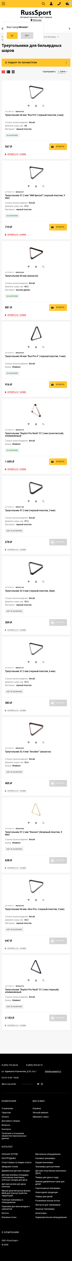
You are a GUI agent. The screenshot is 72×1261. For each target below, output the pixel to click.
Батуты (5, 1213)
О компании (7, 1108)
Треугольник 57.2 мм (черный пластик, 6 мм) (30, 671)
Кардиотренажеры (44, 1162)
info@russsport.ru (53, 1071)
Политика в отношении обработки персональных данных (14, 1136)
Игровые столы (9, 1217)
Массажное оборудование (47, 1154)
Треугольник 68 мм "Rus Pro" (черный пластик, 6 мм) (34, 115)
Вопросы (6, 1125)
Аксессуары (41, 1213)
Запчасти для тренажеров (47, 1205)
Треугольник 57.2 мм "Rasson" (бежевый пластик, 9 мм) (33, 833)
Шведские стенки (10, 1166)
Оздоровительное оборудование (51, 1217)
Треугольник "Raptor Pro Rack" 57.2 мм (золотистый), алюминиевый (34, 434)
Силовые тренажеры (45, 1158)
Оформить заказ (41, 1117)
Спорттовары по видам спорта (16, 1162)
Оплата (5, 1117)
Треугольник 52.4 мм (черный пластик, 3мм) (30, 590)
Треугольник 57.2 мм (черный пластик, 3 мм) (30, 510)
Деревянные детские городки (16, 1171)
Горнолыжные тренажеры (47, 1188)
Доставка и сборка (11, 1121)
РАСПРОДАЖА (9, 1158)
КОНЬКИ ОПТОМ (10, 1154)
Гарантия (6, 1112)
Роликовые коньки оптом (47, 1201)
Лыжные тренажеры (45, 1209)
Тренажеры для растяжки (47, 1166)
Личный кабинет (40, 1112)
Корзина (37, 1108)
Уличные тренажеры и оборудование (12, 1201)
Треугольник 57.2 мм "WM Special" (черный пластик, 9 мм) (35, 196)
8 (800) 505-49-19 (34, 1065)
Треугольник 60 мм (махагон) (21, 275)
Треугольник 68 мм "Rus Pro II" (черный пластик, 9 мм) (35, 356)
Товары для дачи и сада (46, 1177)
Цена (62, 71)
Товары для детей (43, 1196)
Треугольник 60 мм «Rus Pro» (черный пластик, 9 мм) (34, 909)
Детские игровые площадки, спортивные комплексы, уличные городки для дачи (15, 1177)
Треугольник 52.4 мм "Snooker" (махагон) (28, 751)
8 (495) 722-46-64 (10, 1065)
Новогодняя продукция (46, 1192)
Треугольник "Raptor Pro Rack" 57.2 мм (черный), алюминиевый (32, 990)
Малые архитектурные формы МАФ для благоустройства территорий (16, 1193)
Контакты (6, 1129)
